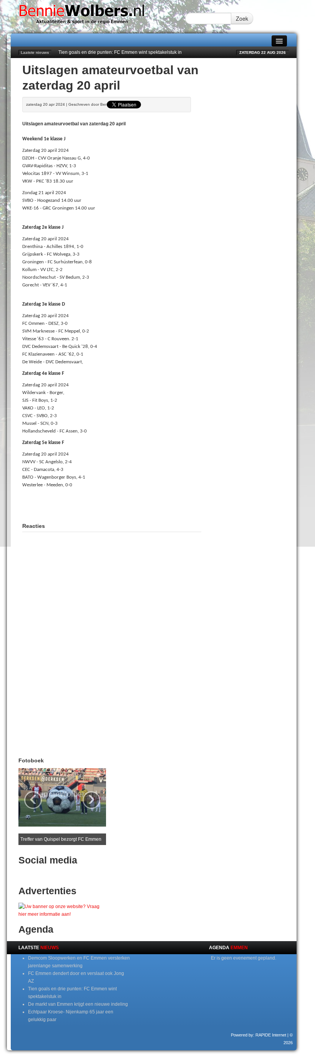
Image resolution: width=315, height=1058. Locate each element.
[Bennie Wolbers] (97, 16)
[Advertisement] (112, 504)
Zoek (242, 18)
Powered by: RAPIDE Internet (258, 1035)
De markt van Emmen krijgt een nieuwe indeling (78, 1004)
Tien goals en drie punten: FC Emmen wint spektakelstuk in (120, 52)
